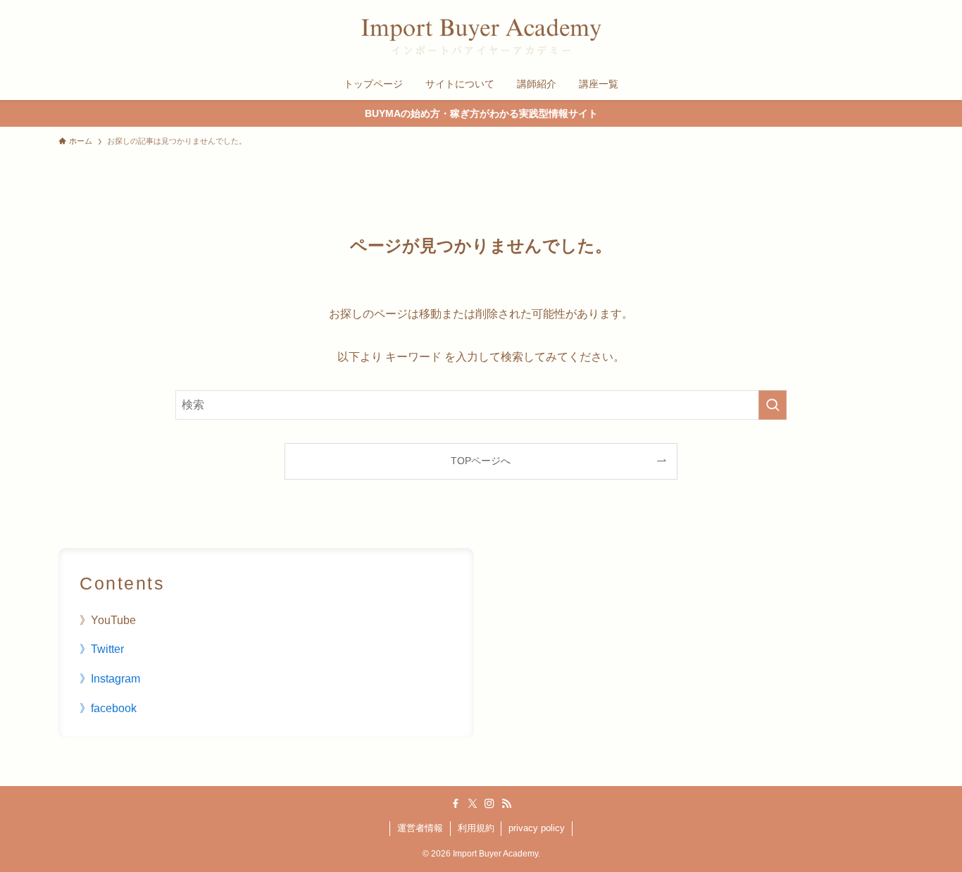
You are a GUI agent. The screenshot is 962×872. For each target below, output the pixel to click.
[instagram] (489, 803)
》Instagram (110, 679)
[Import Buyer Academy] (481, 36)
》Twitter (102, 649)
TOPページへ (481, 460)
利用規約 (476, 828)
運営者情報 (420, 828)
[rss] (506, 803)
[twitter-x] (472, 803)
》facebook (108, 708)
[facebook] (455, 803)
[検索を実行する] (772, 405)
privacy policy (536, 828)
